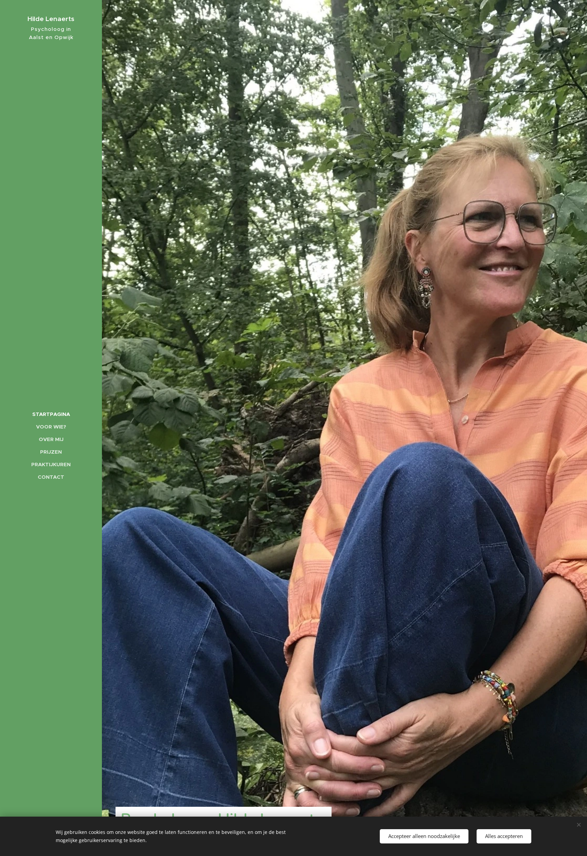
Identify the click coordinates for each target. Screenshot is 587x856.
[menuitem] (51, 414)
